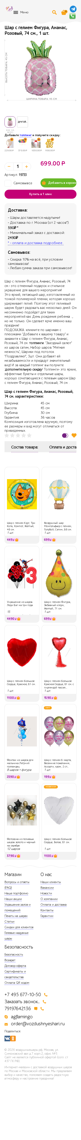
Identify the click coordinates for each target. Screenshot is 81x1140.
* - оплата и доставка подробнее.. (36, 243)
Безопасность (13, 954)
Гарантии (46, 916)
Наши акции (13, 899)
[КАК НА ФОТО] (10, 122)
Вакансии (47, 888)
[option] (40, 68)
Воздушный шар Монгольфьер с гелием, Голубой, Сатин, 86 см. (58, 526)
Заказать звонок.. (22, 1001)
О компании (49, 899)
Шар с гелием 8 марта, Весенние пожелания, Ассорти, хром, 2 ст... (58, 763)
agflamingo (22, 1016)
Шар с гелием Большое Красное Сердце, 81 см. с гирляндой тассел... (59, 684)
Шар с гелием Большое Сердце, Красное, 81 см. (21, 682)
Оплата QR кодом (16, 983)
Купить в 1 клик (40, 194)
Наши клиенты (50, 882)
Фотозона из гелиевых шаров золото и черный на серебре (21, 842)
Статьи (9, 921)
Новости (46, 893)
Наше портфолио (16, 893)
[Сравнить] (65, 435)
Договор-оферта (15, 966)
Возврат (10, 960)
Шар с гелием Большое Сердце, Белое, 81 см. (58, 840)
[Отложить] (74, 435)
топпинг (26, 135)
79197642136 (17, 1008)
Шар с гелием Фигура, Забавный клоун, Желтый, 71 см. (57, 605)
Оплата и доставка (53, 905)
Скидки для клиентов (18, 927)
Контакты (47, 910)
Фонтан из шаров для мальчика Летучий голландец (20, 763)
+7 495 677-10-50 (22, 994)
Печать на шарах (15, 916)
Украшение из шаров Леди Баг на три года (20, 603)
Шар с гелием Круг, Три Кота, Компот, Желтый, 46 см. (21, 526)
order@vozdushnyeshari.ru (38, 1023)
